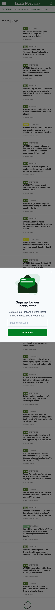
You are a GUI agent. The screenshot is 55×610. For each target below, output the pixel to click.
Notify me (27, 332)
